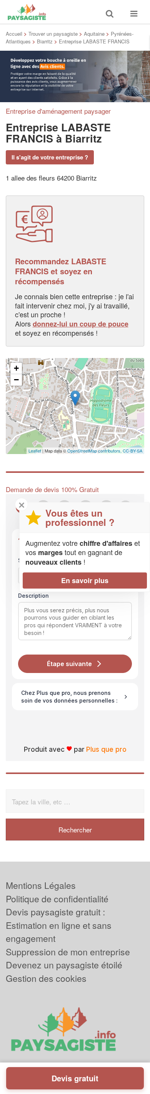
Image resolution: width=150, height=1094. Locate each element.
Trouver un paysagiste (53, 33)
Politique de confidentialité (57, 898)
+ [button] (16, 368)
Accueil (14, 33)
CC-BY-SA (132, 451)
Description (33, 595)
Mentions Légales (41, 885)
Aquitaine (94, 33)
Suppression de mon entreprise (68, 951)
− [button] (16, 380)
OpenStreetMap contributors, (95, 451)
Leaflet (34, 451)
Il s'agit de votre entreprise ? (50, 157)
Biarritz (45, 41)
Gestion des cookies (46, 978)
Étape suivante (69, 664)
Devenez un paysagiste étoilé (64, 964)
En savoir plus (84, 580)
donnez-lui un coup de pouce (80, 324)
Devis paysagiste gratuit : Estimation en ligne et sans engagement (59, 925)
